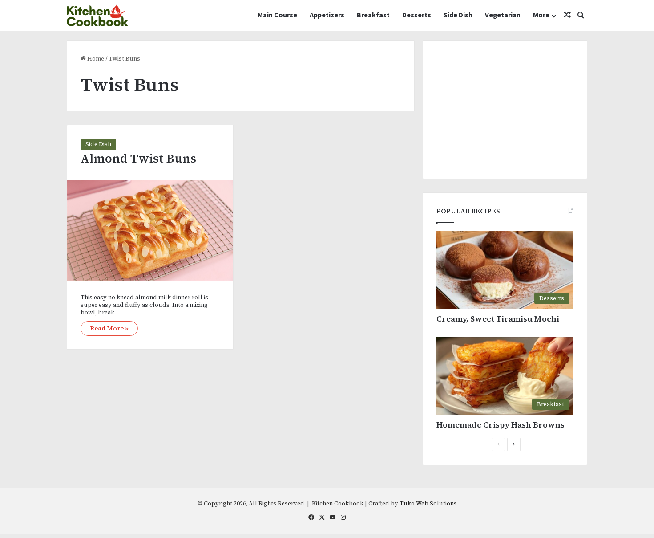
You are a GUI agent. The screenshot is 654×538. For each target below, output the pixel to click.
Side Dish (458, 15)
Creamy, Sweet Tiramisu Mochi (497, 318)
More (541, 15)
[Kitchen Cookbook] (97, 15)
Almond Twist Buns (138, 158)
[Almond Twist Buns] (150, 230)
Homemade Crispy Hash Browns (500, 424)
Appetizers (327, 15)
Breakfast (373, 15)
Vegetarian (503, 15)
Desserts (416, 15)
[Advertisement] (504, 109)
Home (95, 58)
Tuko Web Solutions (428, 503)
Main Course (277, 15)
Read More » (109, 328)
